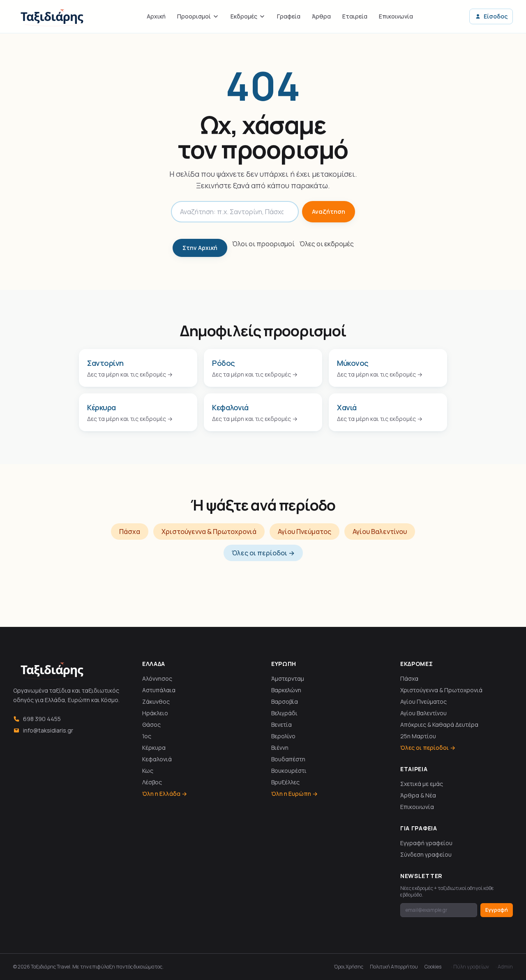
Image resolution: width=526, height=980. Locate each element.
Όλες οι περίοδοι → (263, 552)
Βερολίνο (283, 736)
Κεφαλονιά (157, 759)
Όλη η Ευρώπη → (294, 793)
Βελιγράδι (284, 713)
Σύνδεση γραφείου (426, 854)
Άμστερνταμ (287, 678)
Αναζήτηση (328, 211)
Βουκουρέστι (289, 770)
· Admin (504, 967)
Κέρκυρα (154, 747)
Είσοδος (496, 16)
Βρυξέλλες (285, 782)
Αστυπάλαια (158, 690)
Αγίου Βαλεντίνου (380, 531)
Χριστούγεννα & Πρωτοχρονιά (208, 531)
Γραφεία (288, 16)
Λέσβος (152, 782)
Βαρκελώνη (286, 690)
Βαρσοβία (284, 701)
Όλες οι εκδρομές (327, 243)
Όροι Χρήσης (348, 967)
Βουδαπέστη (288, 759)
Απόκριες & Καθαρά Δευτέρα (439, 724)
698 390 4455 (42, 719)
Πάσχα (129, 531)
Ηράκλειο (155, 713)
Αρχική (156, 16)
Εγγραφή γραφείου (426, 843)
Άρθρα (321, 16)
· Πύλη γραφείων (470, 967)
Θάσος (151, 724)
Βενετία (281, 724)
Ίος (146, 736)
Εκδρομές (244, 16)
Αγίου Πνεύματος (304, 531)
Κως (147, 770)
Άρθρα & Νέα (418, 795)
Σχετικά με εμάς (421, 784)
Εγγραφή (496, 909)
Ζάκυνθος (156, 701)
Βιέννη (279, 747)
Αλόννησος (157, 678)
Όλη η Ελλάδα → (164, 793)
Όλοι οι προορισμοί (263, 243)
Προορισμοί (194, 16)
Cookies (432, 967)
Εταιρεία (354, 16)
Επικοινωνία (396, 16)
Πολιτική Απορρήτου (394, 967)
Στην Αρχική (199, 248)
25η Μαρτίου (418, 736)
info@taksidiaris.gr (48, 730)
